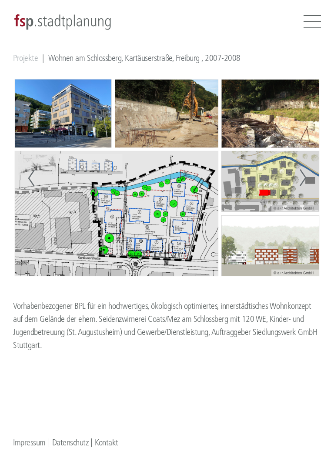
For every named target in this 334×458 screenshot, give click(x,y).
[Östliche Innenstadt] (31, 178)
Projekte (25, 58)
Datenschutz (70, 443)
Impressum (29, 443)
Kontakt (106, 443)
